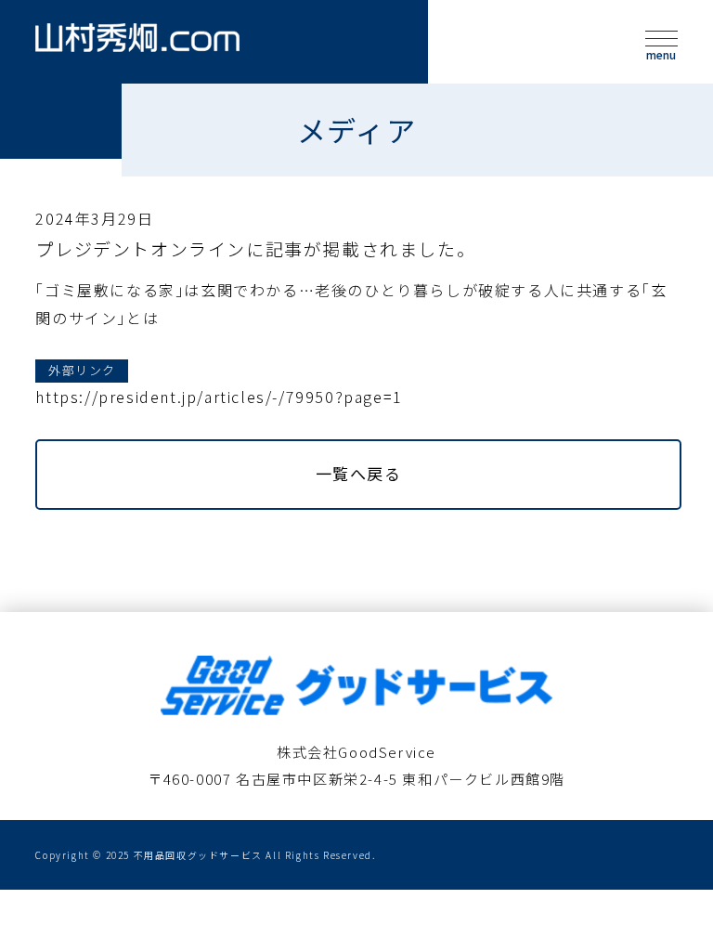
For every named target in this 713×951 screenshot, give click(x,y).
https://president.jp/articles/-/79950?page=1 (218, 396)
